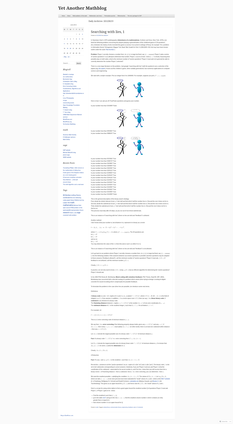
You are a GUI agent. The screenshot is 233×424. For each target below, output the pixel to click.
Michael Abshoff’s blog (69, 152)
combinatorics (67, 197)
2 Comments (140, 407)
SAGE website (67, 157)
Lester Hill (66, 202)
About (68, 15)
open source (66, 207)
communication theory (115, 407)
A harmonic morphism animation (72, 177)
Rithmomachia (121, 15)
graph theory (70, 200)
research (66, 212)
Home (63, 15)
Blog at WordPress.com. (67, 415)
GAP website (66, 150)
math (97, 407)
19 (67, 48)
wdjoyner (106, 35)
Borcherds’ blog (67, 79)
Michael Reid (77, 205)
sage (78, 212)
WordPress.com (67, 119)
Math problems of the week (80, 15)
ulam (134, 407)
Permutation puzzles (109, 15)
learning (81, 200)
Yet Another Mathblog (82, 8)
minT (104, 398)
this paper (102, 68)
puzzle (68, 210)
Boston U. (156, 381)
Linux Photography (68, 98)
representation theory (77, 210)
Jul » (69, 57)
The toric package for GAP (135, 15)
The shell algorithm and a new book (73, 184)
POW (72, 207)
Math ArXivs (66, 139)
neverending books (68, 103)
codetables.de (134, 381)
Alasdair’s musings (68, 74)
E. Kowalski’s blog (68, 84)
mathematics (68, 205)
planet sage (66, 155)
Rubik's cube (73, 213)
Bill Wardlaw (67, 195)
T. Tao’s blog (66, 112)
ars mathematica (68, 77)
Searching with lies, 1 (108, 32)
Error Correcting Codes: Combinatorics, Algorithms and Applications (72, 88)
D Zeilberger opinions (69, 137)
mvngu (65, 100)
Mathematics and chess (95, 15)
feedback (130, 407)
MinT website (165, 379)
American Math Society (69, 135)
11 (64, 44)
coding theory (106, 407)
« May (65, 57)
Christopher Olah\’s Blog (70, 81)
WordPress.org (67, 122)
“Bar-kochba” (110, 49)
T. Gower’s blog (67, 110)
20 (70, 48)
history (77, 200)
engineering (125, 407)
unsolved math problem (70, 215)
